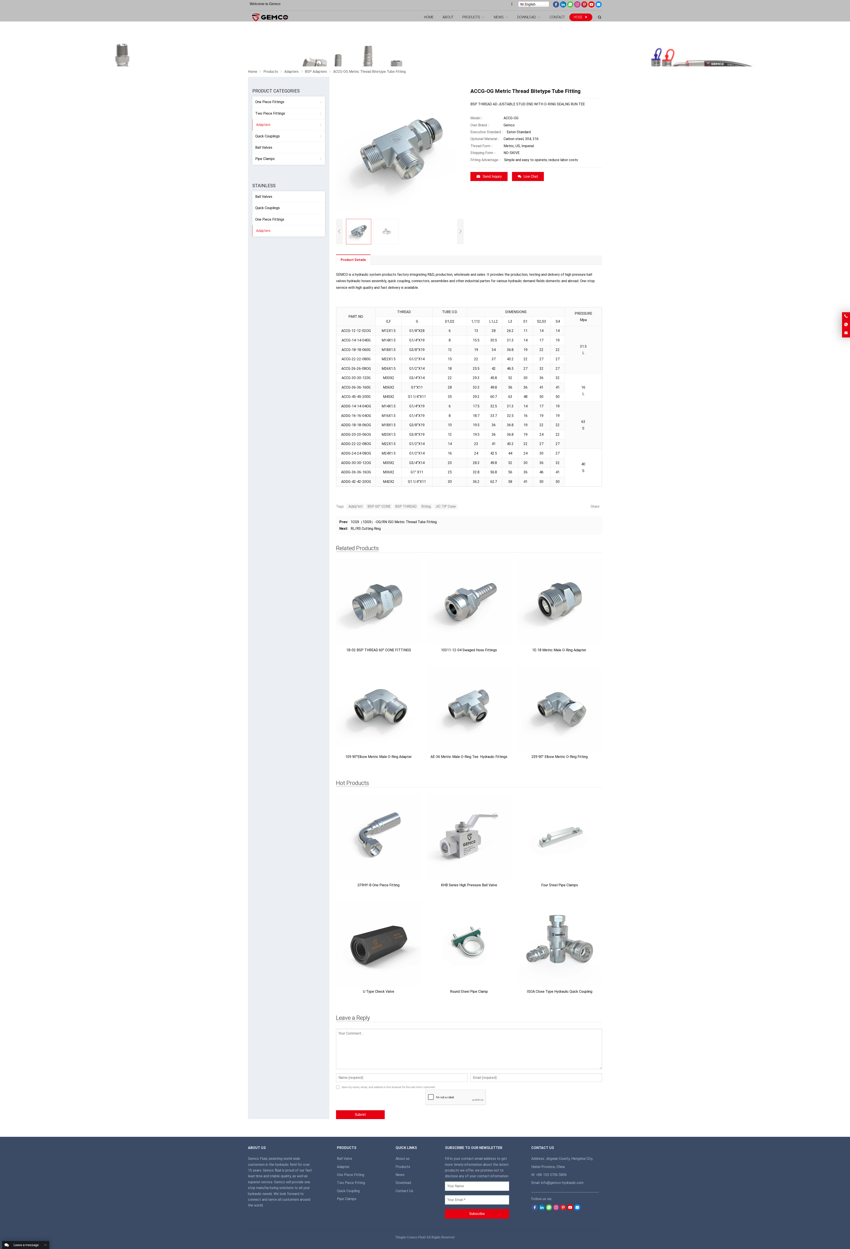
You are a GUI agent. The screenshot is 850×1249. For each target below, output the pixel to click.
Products (403, 1167)
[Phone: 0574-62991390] (846, 316)
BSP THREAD (406, 506)
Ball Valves (263, 147)
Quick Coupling (348, 1191)
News (400, 1175)
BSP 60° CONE (378, 506)
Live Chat (531, 176)
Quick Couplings (267, 136)
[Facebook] (556, 6)
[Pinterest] (584, 6)
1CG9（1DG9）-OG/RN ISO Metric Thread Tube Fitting (394, 522)
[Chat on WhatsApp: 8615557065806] (846, 325)
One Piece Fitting (350, 1175)
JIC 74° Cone (445, 506)
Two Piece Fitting (351, 1183)
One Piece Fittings (269, 102)
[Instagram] (577, 6)
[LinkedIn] (563, 6)
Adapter (343, 1167)
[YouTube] (591, 6)
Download (403, 1183)
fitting (426, 506)
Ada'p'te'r (355, 506)
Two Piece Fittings (270, 113)
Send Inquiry (492, 176)
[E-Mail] (598, 6)
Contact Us (404, 1191)
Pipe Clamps (265, 159)
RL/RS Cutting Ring (366, 528)
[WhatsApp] (570, 6)
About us (403, 1158)
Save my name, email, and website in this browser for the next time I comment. (389, 1087)
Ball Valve (344, 1158)
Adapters (263, 125)
